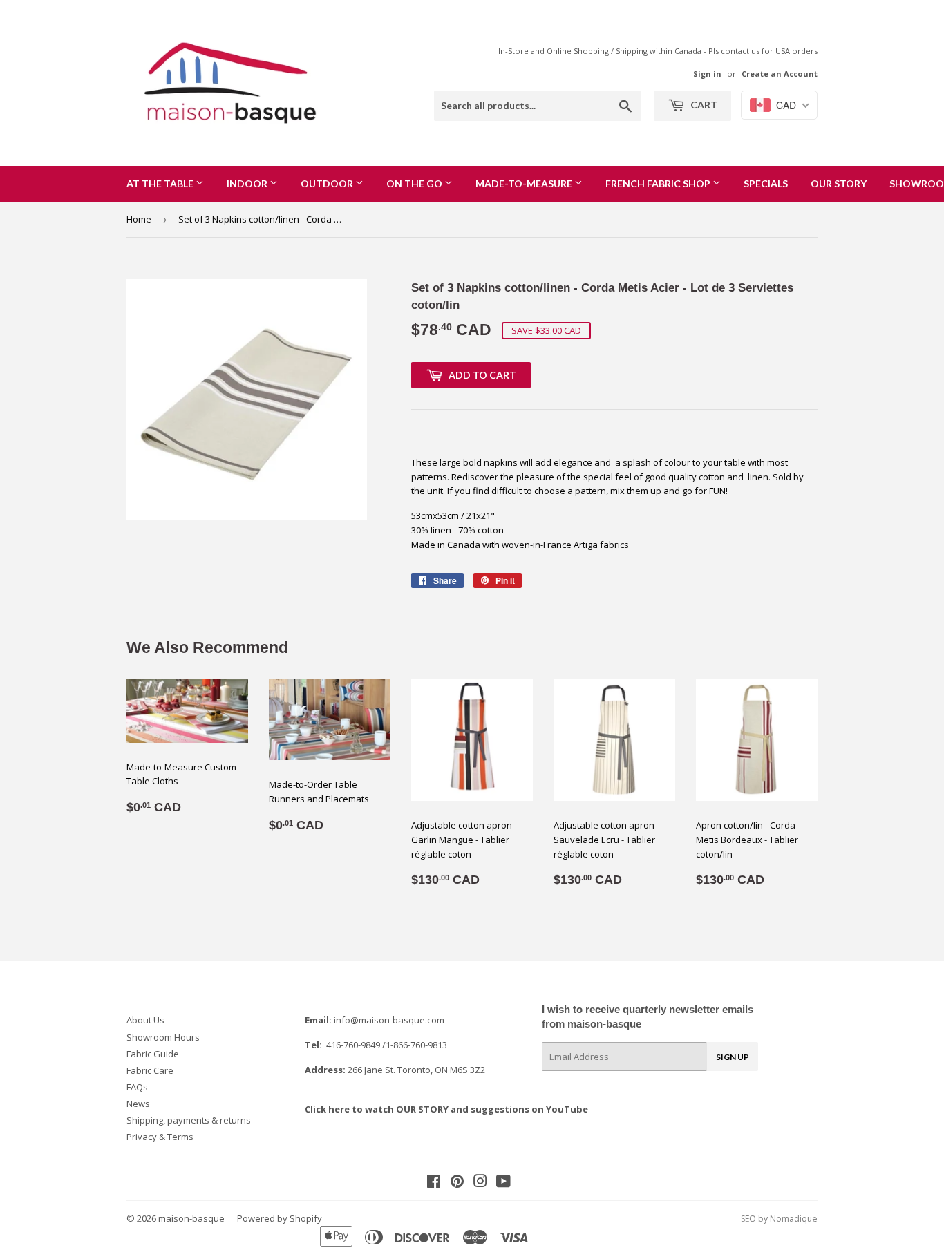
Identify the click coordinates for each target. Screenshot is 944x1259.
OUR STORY (839, 183)
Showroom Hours (163, 1037)
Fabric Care (149, 1070)
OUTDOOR (328, 183)
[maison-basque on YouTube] (503, 1183)
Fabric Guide (152, 1054)
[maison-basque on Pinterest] (457, 1183)
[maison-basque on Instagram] (480, 1183)
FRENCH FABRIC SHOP (658, 183)
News (138, 1103)
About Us (145, 1020)
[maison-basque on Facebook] (433, 1183)
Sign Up (732, 1057)
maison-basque (191, 1218)
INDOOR (248, 183)
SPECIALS (766, 183)
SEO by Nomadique (779, 1218)
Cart (702, 105)
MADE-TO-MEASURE (524, 183)
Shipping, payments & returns (188, 1120)
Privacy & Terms (159, 1136)
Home (138, 219)
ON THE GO (415, 183)
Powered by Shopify (279, 1218)
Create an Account (780, 73)
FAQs (137, 1087)
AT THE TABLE (161, 183)
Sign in (707, 73)
